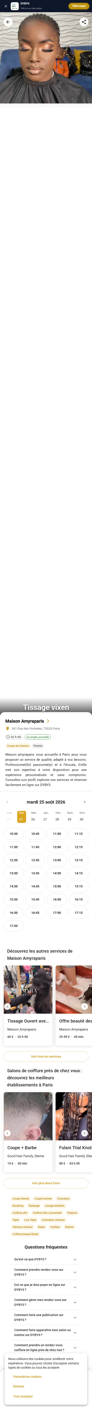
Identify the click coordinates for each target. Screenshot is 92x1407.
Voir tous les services (46, 1056)
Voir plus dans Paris (46, 1183)
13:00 (57, 860)
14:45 (35, 886)
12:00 (57, 847)
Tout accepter (23, 1396)
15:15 (79, 886)
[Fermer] (6, 6)
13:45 (35, 873)
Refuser (18, 1386)
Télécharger (79, 6)
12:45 (35, 860)
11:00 (57, 834)
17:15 (79, 913)
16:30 (14, 913)
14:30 (14, 886)
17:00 (57, 913)
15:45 (35, 899)
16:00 (57, 899)
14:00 (57, 873)
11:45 (35, 847)
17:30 (14, 926)
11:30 (14, 847)
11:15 (79, 834)
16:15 (79, 899)
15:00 (57, 886)
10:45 (35, 834)
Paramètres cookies (27, 1376)
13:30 (14, 873)
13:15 (79, 860)
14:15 (79, 873)
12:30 (14, 860)
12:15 (79, 847)
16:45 (35, 913)
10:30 (14, 834)
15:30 (14, 899)
